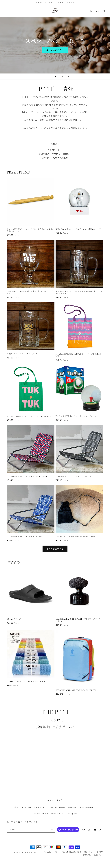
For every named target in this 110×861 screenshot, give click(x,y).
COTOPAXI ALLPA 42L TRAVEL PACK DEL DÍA (76, 690)
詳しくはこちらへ (55, 50)
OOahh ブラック (14, 619)
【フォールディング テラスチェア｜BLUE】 (25, 536)
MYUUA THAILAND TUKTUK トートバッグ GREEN (29, 416)
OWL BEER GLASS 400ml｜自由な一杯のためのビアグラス (30, 292)
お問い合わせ (71, 813)
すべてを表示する (55, 548)
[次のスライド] (62, 77)
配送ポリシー (98, 855)
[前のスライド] (41, 77)
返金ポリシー (89, 852)
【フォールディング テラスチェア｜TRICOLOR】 (27, 476)
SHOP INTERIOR (40, 813)
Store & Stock (40, 807)
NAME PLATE (57, 813)
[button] (6, 11)
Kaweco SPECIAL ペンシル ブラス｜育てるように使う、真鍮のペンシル (30, 230)
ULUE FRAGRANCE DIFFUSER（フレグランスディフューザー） (79, 620)
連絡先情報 (87, 855)
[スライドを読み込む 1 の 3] (48, 77)
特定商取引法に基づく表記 (71, 852)
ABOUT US (26, 807)
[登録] (52, 829)
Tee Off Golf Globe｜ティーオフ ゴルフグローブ (76, 416)
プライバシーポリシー (51, 852)
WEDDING (73, 807)
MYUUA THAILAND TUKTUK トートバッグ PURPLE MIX (78, 355)
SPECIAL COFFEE (58, 807)
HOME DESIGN (87, 807)
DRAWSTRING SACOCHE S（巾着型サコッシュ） (77, 536)
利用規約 (100, 852)
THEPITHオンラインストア (30, 852)
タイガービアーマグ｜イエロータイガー (23, 354)
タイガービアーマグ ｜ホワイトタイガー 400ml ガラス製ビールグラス (79, 292)
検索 (16, 807)
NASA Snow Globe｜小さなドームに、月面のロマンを (78, 229)
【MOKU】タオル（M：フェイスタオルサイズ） (27, 681)
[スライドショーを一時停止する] (69, 77)
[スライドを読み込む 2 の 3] (52, 77)
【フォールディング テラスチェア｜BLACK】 (74, 476)
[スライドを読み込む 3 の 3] (56, 77)
